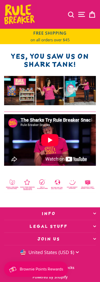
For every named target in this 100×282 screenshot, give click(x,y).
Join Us (48, 239)
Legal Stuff (48, 226)
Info (49, 213)
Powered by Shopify (50, 277)
